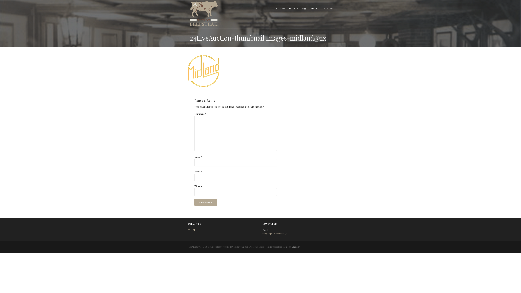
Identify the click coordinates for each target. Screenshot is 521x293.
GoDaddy (295, 247)
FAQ (304, 8)
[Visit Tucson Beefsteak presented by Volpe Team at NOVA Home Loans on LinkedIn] (193, 230)
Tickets (293, 8)
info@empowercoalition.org (275, 233)
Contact (315, 8)
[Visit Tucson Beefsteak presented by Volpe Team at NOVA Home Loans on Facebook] (189, 230)
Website (198, 186)
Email (198, 171)
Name (198, 157)
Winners (328, 8)
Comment (200, 113)
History (280, 8)
